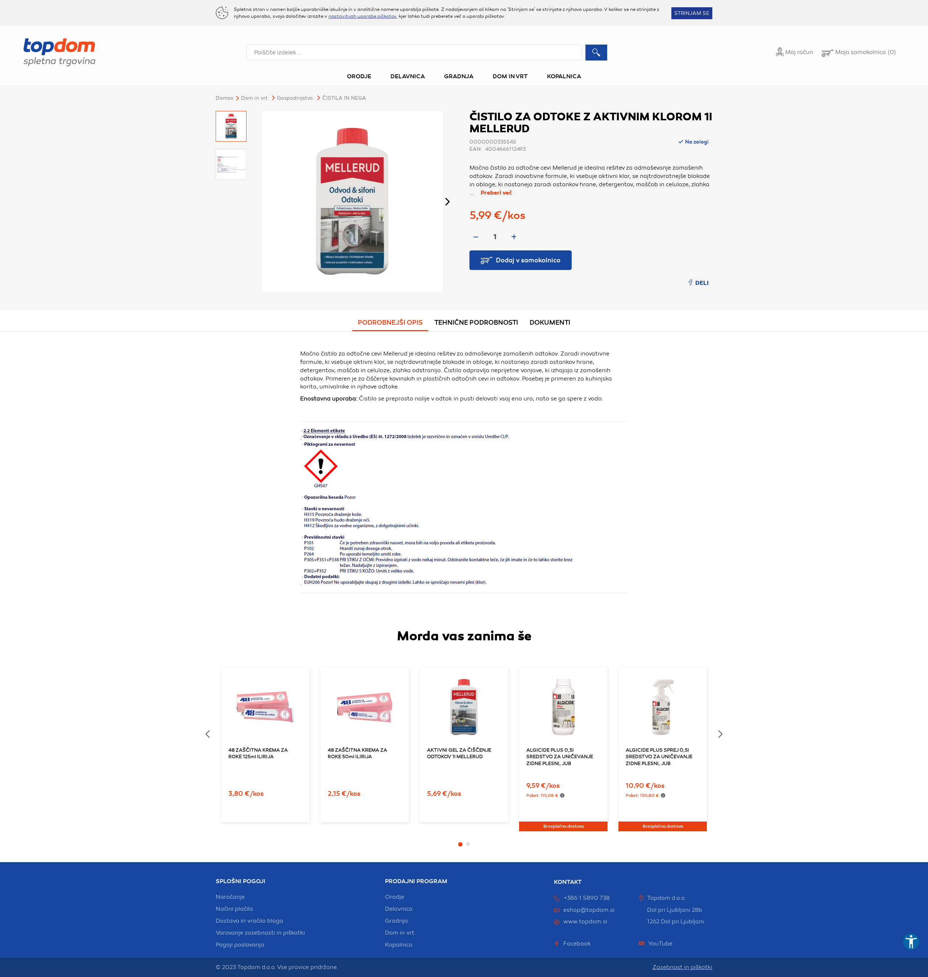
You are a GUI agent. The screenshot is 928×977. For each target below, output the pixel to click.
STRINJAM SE (691, 13)
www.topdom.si (585, 921)
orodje (394, 897)
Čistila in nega (344, 98)
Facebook (577, 943)
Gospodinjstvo (295, 98)
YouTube (660, 943)
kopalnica (399, 944)
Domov (224, 98)
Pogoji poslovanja (240, 944)
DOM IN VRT (254, 98)
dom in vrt (399, 932)
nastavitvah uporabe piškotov (362, 16)
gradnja (396, 920)
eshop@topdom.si (588, 910)
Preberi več (496, 192)
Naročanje (230, 897)
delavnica (399, 908)
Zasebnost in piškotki (682, 967)
